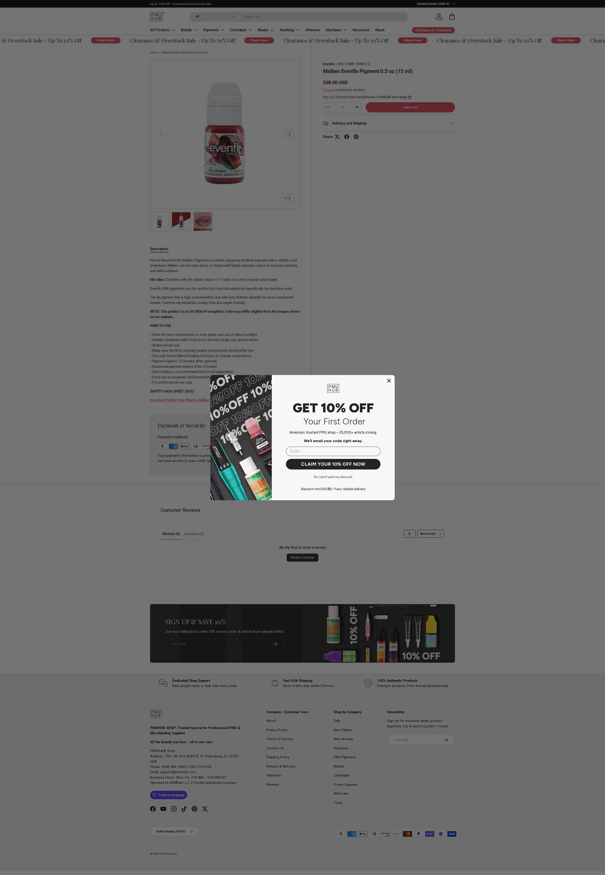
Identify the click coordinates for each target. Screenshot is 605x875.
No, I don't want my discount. (333, 477)
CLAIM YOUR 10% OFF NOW (333, 464)
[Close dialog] (389, 380)
